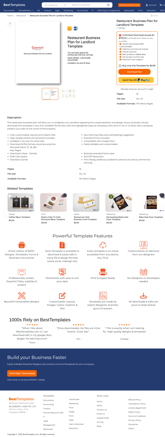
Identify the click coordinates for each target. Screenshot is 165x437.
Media (76, 214)
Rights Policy (134, 412)
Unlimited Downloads (129, 5)
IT (92, 10)
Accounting (82, 10)
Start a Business (76, 424)
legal (57, 10)
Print (140, 10)
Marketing (68, 10)
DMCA (131, 428)
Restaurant (129, 10)
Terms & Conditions (137, 416)
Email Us (101, 414)
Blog (99, 426)
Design (122, 28)
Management (49, 425)
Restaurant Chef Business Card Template (85, 218)
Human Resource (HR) (53, 413)
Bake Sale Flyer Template (151, 217)
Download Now (134, 72)
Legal (45, 421)
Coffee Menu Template (19, 217)
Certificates (74, 399)
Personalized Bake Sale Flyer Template (117, 218)
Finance (47, 10)
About (99, 406)
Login (151, 89)
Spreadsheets (25, 10)
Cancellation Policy (137, 404)
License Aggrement (137, 408)
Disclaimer (133, 424)
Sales (71, 420)
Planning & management (108, 10)
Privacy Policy (134, 420)
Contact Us (102, 410)
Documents (9, 10)
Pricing (100, 422)
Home (10, 15)
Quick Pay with (130, 80)
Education (151, 10)
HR (38, 10)
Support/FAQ (103, 418)
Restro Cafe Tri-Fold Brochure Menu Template (53, 218)
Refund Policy (134, 400)
